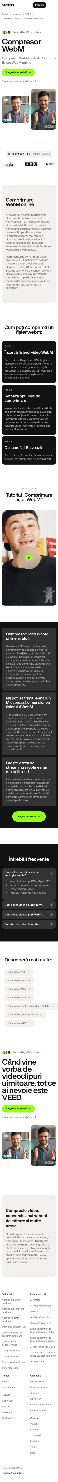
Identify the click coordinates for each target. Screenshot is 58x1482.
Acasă (5, 14)
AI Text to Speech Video (42, 1346)
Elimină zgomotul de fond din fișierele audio (42, 1330)
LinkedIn (34, 1429)
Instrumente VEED (22, 14)
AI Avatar (35, 1299)
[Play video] (29, 558)
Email (33, 1452)
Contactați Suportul (40, 1404)
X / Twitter (35, 1435)
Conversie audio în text (14, 1326)
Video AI (34, 1311)
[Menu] (53, 5)
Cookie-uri (35, 1398)
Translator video (10, 1368)
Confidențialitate (39, 1387)
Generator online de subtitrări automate (12, 1334)
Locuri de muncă (39, 1381)
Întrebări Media (38, 1410)
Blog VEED (7, 1400)
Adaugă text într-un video (10, 1319)
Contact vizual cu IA (40, 1323)
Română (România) (12, 1473)
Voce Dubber (37, 1361)
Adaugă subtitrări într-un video (13, 1310)
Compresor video (11, 18)
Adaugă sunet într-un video (11, 1301)
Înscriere (39, 5)
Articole (6, 1406)
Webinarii (7, 1412)
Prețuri (5, 1381)
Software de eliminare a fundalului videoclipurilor (43, 1354)
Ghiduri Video (9, 1418)
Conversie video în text (14, 1362)
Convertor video (10, 1356)
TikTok (33, 1447)
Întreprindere (9, 1387)
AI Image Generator (40, 1305)
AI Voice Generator (40, 1317)
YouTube (34, 1423)
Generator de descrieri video (9, 1343)
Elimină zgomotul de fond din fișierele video (42, 1339)
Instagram (35, 1441)
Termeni (34, 1393)
